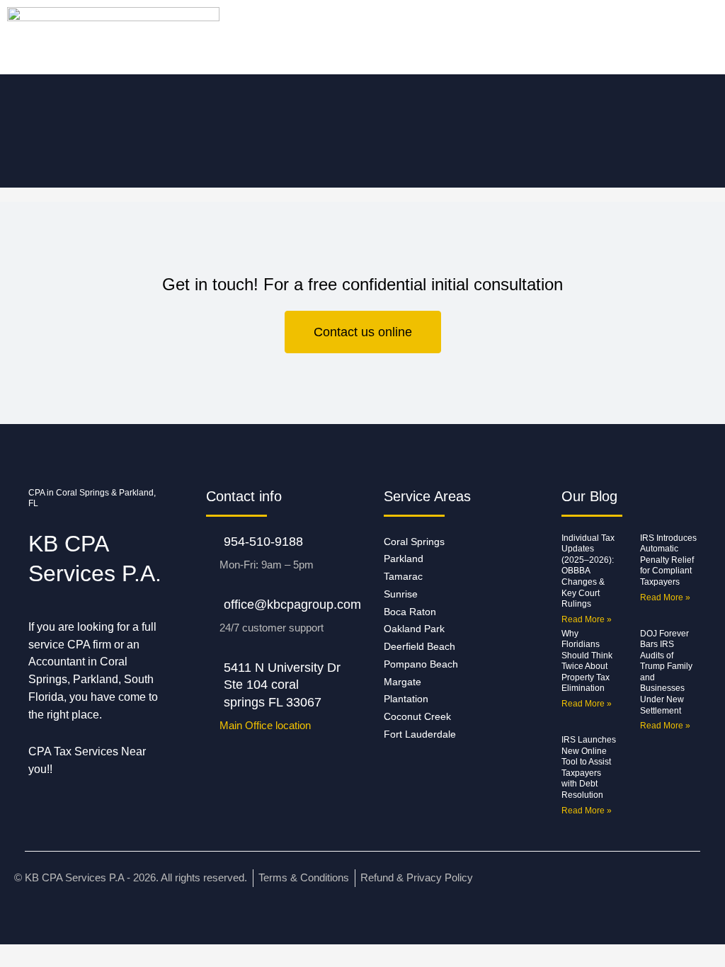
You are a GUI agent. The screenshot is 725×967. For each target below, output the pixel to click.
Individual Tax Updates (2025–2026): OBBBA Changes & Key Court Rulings (588, 571)
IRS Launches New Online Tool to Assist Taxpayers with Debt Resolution (588, 767)
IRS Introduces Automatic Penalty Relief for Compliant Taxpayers (668, 560)
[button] (89, 37)
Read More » (586, 619)
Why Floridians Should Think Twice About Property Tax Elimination (586, 661)
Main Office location (265, 725)
